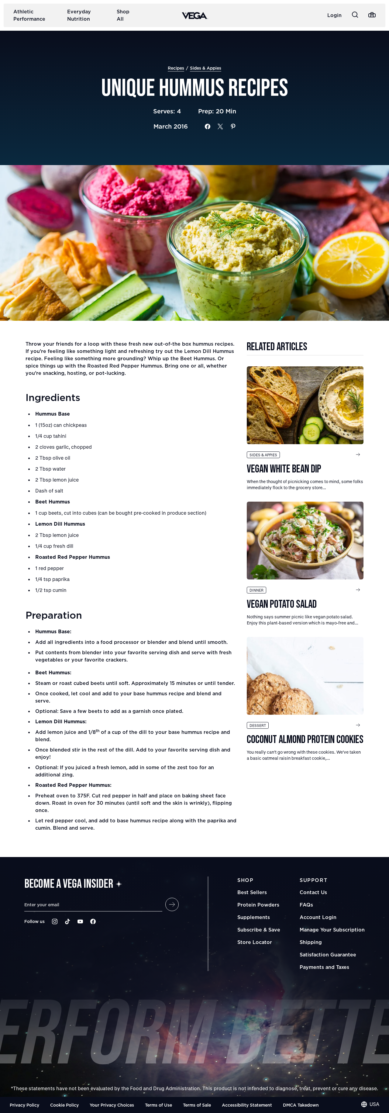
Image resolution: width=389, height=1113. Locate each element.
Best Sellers (252, 892)
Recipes (176, 68)
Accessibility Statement (247, 1105)
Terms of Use (158, 1105)
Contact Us (313, 892)
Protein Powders (258, 904)
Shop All (123, 15)
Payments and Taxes (324, 967)
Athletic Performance (29, 15)
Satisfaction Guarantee (328, 954)
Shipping (311, 942)
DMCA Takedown (301, 1105)
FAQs (306, 904)
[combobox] (370, 1104)
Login (334, 15)
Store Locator (254, 942)
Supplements (253, 917)
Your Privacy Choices (112, 1105)
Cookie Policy (64, 1105)
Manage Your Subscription (332, 929)
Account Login (318, 917)
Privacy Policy (24, 1105)
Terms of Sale (197, 1105)
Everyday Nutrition (79, 15)
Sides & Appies (205, 68)
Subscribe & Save (258, 929)
